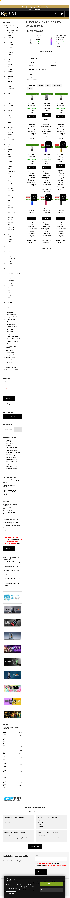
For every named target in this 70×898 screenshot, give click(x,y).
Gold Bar (10, 81)
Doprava (8, 445)
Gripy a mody (9, 350)
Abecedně (30, 88)
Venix (9, 295)
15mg (4, 774)
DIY (6, 365)
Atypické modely (12, 327)
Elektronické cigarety (12, 28)
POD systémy (11, 324)
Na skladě (33, 59)
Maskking (10, 132)
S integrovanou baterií (13, 336)
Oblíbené (8, 440)
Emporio (10, 64)
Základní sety (11, 312)
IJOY (9, 93)
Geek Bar (10, 76)
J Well (9, 103)
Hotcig (9, 86)
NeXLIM (10, 161)
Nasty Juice (11, 140)
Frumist (10, 74)
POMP (9, 237)
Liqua (9, 123)
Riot (9, 249)
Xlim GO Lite (11, 212)
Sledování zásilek (11, 449)
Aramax (10, 35)
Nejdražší (48, 85)
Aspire (9, 40)
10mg (4, 763)
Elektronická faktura (11, 466)
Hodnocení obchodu (11, 468)
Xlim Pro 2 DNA (12, 215)
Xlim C (10, 200)
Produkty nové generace (12, 370)
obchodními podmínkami (13, 540)
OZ (8, 234)
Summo (10, 268)
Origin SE (10, 178)
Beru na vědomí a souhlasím (51, 884)
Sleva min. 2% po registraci (37, 69)
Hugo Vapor (11, 89)
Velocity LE (11, 191)
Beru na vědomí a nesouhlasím (51, 890)
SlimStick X (11, 188)
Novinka (52, 62)
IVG (9, 101)
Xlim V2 (10, 232)
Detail (46, 115)
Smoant (10, 256)
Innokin (10, 96)
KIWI (9, 115)
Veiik (9, 293)
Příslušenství (9, 362)
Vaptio (9, 290)
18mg (4, 781)
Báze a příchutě (10, 355)
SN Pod (10, 264)
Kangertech (11, 113)
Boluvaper (10, 47)
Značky (7, 372)
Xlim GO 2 (10, 205)
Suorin (9, 271)
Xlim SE (10, 220)
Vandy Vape (11, 280)
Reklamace (9, 454)
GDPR (7, 465)
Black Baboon (11, 45)
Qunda (9, 244)
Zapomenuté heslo (8, 405)
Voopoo (10, 302)
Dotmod (10, 55)
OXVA (9, 157)
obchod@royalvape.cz (12, 508)
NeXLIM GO (11, 164)
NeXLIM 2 (10, 166)
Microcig (10, 135)
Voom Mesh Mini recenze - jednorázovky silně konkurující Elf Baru (12, 492)
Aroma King (11, 37)
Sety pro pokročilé (12, 315)
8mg (4, 756)
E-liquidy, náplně (10, 353)
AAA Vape (10, 33)
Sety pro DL (10, 334)
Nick (9, 144)
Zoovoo (10, 310)
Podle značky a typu (12, 30)
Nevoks (10, 142)
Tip (31, 66)
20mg (4, 784)
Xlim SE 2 (10, 222)
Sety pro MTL (11, 332)
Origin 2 (10, 174)
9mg (4, 759)
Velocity (10, 186)
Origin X (10, 181)
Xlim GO (10, 203)
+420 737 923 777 (10, 510)
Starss (9, 266)
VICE (9, 298)
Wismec (10, 305)
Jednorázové (11, 319)
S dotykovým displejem (13, 344)
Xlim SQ (10, 225)
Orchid (9, 152)
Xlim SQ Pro (11, 227)
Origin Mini (11, 176)
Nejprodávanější (57, 85)
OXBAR (10, 154)
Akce (31, 62)
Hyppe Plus (11, 91)
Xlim (9, 195)
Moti (9, 137)
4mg (4, 745)
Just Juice (10, 108)
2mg (4, 738)
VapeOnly (10, 285)
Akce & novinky (10, 25)
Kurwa (9, 120)
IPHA (9, 98)
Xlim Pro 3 (11, 217)
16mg (4, 777)
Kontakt (8, 442)
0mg (4, 731)
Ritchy (9, 251)
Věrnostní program (11, 447)
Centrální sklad (54, 66)
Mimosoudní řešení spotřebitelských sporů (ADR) (12, 461)
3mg (4, 742)
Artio (9, 159)
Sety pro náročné (12, 317)
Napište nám (9, 444)
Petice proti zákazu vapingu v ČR (12, 480)
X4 (8, 307)
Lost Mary (10, 125)
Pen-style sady (11, 322)
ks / (12, 417)
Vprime (10, 193)
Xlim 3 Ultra (11, 198)
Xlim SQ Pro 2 (11, 229)
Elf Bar (9, 62)
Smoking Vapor (12, 259)
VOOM (9, 300)
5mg (4, 749)
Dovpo (9, 57)
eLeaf (9, 59)
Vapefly (10, 283)
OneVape (10, 149)
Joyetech (10, 106)
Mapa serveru (10, 470)
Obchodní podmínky (11, 451)
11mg (4, 767)
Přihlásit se (8, 398)
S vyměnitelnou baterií (13, 339)
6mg (4, 752)
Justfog (10, 110)
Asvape (10, 42)
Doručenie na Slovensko (13, 452)
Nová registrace (7, 403)
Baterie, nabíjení (10, 360)
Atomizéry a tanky (10, 357)
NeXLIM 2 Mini (11, 171)
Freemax (10, 72)
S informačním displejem (14, 341)
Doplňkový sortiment (11, 367)
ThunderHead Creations (14, 273)
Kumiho (10, 118)
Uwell (9, 278)
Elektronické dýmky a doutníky (11, 347)
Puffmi (9, 242)
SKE (9, 254)
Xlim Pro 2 (11, 210)
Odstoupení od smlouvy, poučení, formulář (13, 457)
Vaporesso (11, 288)
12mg (4, 770)
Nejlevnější (40, 85)
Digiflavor (10, 50)
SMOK (9, 261)
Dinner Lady (11, 52)
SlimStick (10, 183)
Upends (10, 276)
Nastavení (11, 894)
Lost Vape (10, 127)
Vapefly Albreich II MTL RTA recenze (11, 486)
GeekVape (10, 79)
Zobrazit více (35, 846)
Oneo (9, 169)
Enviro (9, 67)
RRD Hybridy (10, 329)
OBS (9, 147)
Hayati (9, 84)
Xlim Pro (10, 208)
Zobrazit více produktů (46, 51)
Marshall (10, 130)
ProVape (10, 239)
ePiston (10, 69)
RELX (9, 246)
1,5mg (4, 734)
